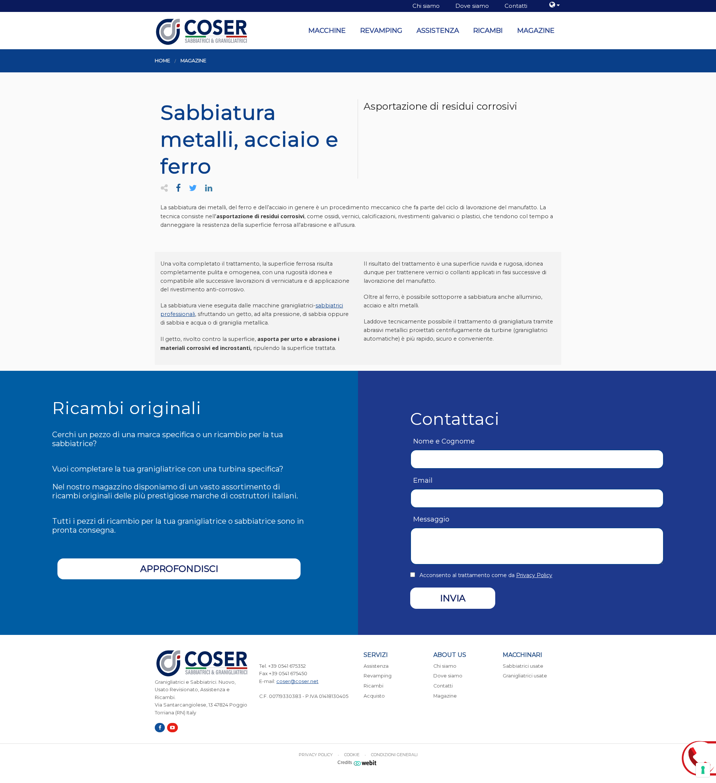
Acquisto (374, 696)
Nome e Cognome (444, 441)
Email (423, 480)
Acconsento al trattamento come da (486, 575)
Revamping (381, 30)
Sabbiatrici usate (523, 666)
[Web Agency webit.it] (366, 762)
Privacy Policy (534, 575)
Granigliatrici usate (525, 676)
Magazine (536, 30)
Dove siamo (472, 5)
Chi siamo (426, 5)
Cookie (351, 754)
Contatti (516, 5)
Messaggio (431, 519)
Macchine (327, 30)
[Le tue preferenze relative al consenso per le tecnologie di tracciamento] (703, 770)
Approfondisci (179, 568)
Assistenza (438, 30)
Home (162, 60)
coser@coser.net (297, 681)
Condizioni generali (394, 754)
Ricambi (488, 30)
